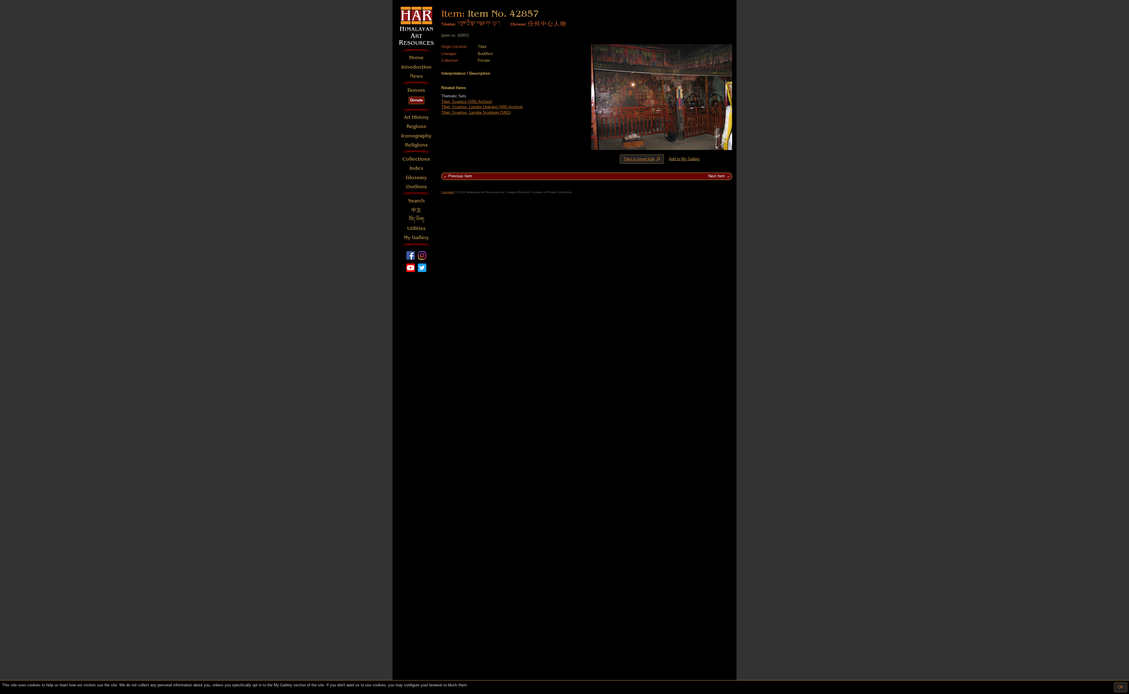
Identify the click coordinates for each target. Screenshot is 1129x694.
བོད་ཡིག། (416, 219)
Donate (416, 100)
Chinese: (518, 24)
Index (416, 168)
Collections (416, 159)
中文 (416, 210)
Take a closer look (642, 159)
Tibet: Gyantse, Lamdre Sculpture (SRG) (476, 112)
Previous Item (460, 176)
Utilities (416, 228)
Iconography (416, 136)
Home (416, 57)
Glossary (416, 177)
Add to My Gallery (684, 159)
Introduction (416, 67)
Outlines (416, 186)
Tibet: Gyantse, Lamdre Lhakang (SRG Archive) (482, 107)
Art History (416, 117)
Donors (416, 90)
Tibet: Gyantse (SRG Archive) (466, 101)
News (416, 76)
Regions (416, 126)
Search (416, 200)
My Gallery (416, 237)
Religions (416, 145)
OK (1120, 687)
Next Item (716, 176)
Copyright (447, 192)
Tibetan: (448, 24)
